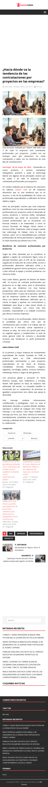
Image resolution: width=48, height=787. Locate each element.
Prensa (39, 87)
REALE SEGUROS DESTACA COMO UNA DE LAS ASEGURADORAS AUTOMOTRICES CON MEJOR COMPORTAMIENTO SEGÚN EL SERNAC (22, 674)
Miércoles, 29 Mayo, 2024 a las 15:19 (19, 87)
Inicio (5, 774)
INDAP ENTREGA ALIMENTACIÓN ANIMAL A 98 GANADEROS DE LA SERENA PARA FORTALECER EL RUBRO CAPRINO (23, 645)
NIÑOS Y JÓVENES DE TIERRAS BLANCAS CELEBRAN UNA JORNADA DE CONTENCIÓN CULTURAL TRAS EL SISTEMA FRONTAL (21, 664)
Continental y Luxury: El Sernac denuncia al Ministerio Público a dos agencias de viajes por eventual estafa (31, 468)
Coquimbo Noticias (14, 683)
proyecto (8, 538)
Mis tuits (6, 714)
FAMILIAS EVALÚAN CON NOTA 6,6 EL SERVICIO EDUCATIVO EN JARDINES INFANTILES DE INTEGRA (23, 655)
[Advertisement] (24, 42)
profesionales (36, 534)
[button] (44, 12)
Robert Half (21, 189)
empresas (21, 534)
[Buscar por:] (24, 620)
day (10, 534)
